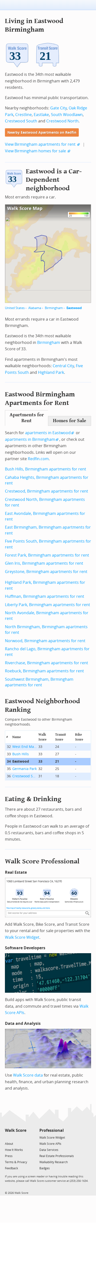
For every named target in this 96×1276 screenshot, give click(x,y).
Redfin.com (38, 458)
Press (9, 1156)
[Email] (23, 1137)
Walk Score (15, 1130)
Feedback (11, 1168)
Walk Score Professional (42, 861)
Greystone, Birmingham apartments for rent (46, 571)
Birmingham (54, 308)
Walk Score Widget (22, 937)
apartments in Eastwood (48, 432)
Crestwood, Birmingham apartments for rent (46, 491)
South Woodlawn (67, 114)
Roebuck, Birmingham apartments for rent (44, 671)
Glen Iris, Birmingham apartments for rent (44, 563)
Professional (51, 1130)
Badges (44, 1168)
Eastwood (74, 308)
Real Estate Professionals (56, 1156)
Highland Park (51, 372)
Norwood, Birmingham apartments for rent (45, 640)
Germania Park (24, 769)
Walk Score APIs (50, 1144)
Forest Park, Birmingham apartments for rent (47, 555)
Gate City (58, 108)
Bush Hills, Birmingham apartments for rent (45, 469)
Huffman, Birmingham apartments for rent (44, 596)
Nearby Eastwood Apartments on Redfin (41, 132)
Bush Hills (20, 754)
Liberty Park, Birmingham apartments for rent (47, 604)
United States (15, 308)
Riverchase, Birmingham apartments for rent (46, 663)
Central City (63, 366)
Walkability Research (53, 1162)
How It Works (14, 1150)
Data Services (48, 1150)
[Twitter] (8, 1137)
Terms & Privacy (16, 1162)
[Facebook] (15, 1137)
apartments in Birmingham (30, 439)
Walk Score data (28, 1075)
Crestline (23, 114)
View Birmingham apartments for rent (40, 144)
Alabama (34, 308)
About (9, 1144)
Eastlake (41, 114)
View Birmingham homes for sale (35, 151)
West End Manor (24, 747)
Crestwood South (21, 121)
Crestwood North (62, 121)
